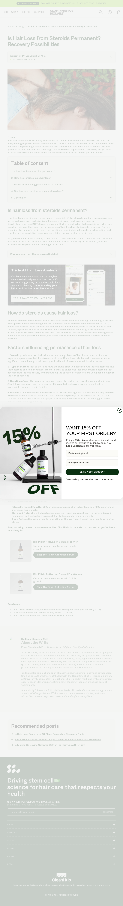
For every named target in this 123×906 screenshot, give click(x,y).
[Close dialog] (118, 425)
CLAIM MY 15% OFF (91, 469)
